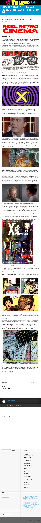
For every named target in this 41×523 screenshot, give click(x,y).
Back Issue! (34, 496)
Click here (26, 377)
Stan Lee (29, 505)
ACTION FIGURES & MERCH (29, 455)
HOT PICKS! (26, 473)
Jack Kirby (26, 502)
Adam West (24, 496)
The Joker (31, 506)
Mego (23, 503)
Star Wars (34, 505)
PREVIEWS (26, 482)
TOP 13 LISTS (26, 489)
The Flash (28, 506)
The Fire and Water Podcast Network (20, 384)
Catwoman (28, 498)
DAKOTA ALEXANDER (27, 466)
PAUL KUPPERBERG (27, 481)
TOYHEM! (34, 506)
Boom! (33, 497)
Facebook (18, 405)
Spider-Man (25, 505)
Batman (25, 497)
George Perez (29, 500)
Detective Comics (33, 499)
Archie (31, 496)
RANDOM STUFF (27, 484)
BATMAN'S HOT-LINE (27, 457)
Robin (35, 504)
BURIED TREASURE (27, 460)
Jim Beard (29, 502)
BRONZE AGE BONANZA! (28, 458)
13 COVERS (26, 454)
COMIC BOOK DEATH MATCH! (29, 462)
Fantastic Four (25, 500)
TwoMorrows (25, 507)
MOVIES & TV (26, 478)
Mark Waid (32, 502)
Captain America (25, 498)
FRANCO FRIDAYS (27, 471)
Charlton (32, 498)
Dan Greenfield (14, 19)
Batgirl (37, 496)
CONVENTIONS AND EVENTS (29, 465)
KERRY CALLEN (26, 474)
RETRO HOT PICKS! (27, 487)
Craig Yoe (34, 498)
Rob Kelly (37, 504)
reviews (32, 504)
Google (16, 405)
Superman (25, 506)
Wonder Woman (30, 507)
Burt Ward (36, 497)
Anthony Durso (28, 496)
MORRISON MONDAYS (28, 476)
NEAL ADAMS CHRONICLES (29, 479)
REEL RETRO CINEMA (28, 485)
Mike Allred (30, 503)
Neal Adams (34, 503)
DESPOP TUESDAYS (27, 468)
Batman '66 (30, 497)
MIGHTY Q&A (27, 503)
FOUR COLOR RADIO (27, 470)
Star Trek (31, 505)
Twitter (21, 405)
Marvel (36, 502)
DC (26, 500)
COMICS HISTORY (12, 16)
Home (3, 16)
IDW (23, 502)
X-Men (33, 507)
